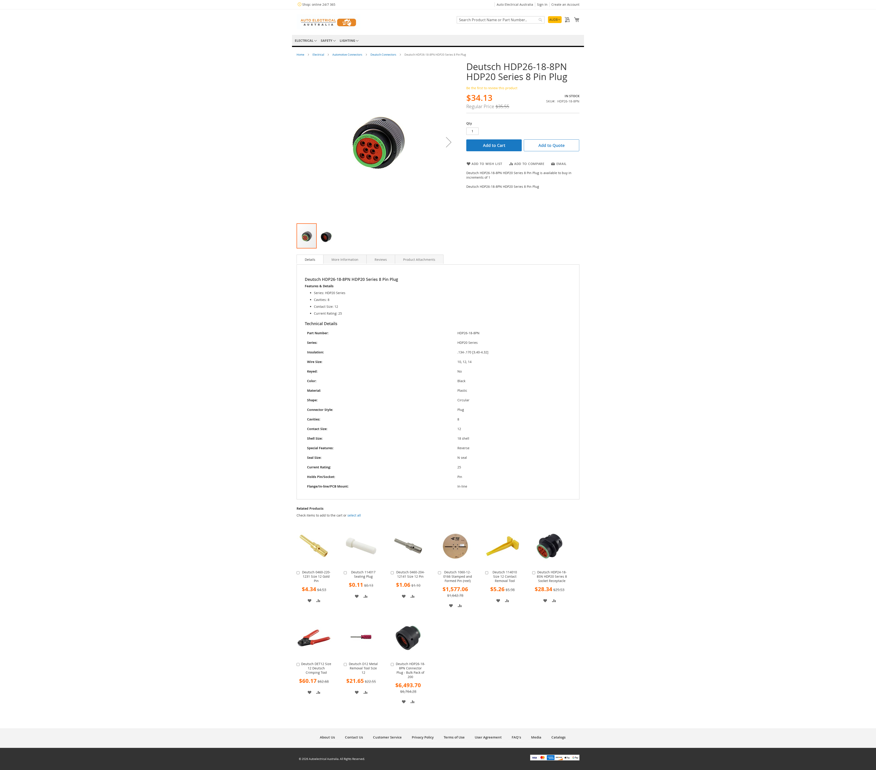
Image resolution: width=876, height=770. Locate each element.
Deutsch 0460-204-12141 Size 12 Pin (410, 574)
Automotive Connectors (347, 54)
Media (536, 737)
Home (301, 54)
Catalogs (558, 737)
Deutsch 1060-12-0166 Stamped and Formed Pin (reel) (457, 576)
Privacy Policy (423, 737)
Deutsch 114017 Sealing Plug (363, 574)
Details (310, 259)
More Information (344, 259)
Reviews (381, 259)
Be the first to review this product (491, 88)
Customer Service (387, 737)
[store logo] (328, 21)
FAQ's (516, 737)
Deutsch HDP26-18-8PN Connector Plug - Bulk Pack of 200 (410, 670)
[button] (555, 19)
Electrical (319, 54)
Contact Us (354, 737)
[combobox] (501, 19)
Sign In (542, 4)
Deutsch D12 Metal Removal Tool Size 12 (363, 668)
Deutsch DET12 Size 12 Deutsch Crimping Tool (316, 668)
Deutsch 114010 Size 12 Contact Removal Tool (505, 576)
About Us (327, 737)
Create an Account (565, 4)
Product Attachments (419, 259)
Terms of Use (454, 737)
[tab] (310, 259)
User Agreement (488, 737)
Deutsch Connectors (383, 54)
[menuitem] (305, 40)
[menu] (438, 40)
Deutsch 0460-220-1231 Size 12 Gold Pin (316, 576)
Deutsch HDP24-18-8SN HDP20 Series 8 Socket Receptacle (552, 576)
